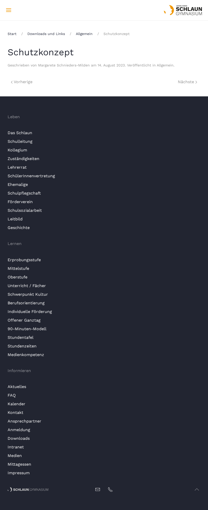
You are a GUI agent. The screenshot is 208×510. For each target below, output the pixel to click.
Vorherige (22, 81)
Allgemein (84, 34)
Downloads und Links (46, 34)
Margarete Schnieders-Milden (64, 65)
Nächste (186, 81)
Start (12, 34)
